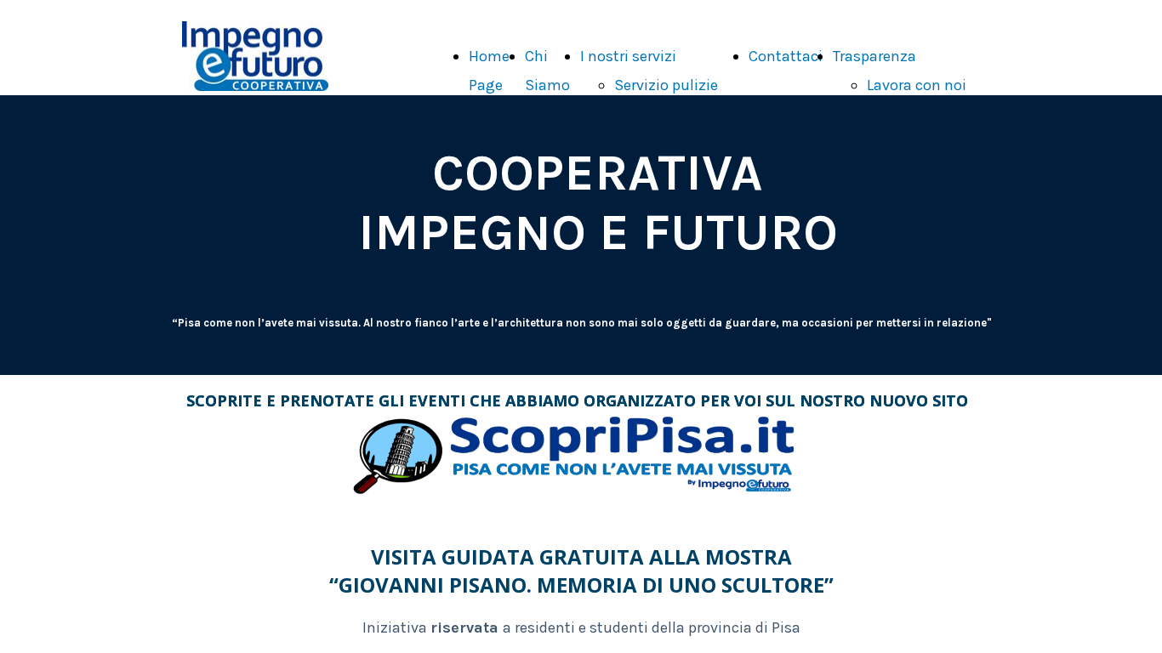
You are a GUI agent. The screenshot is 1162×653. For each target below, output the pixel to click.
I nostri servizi (628, 56)
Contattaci (786, 56)
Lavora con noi (916, 85)
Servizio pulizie (666, 85)
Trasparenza (874, 56)
